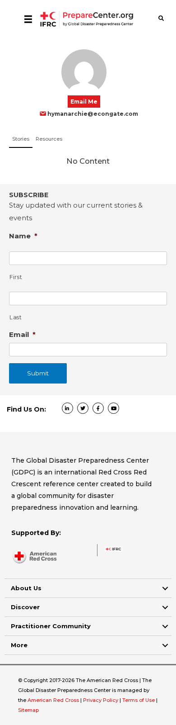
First (15, 277)
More (19, 645)
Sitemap (28, 710)
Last (15, 317)
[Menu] (28, 19)
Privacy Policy (101, 700)
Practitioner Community (51, 626)
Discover (25, 607)
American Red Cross (54, 700)
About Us (26, 588)
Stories (20, 139)
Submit (38, 373)
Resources (49, 139)
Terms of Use (138, 700)
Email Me (83, 101)
